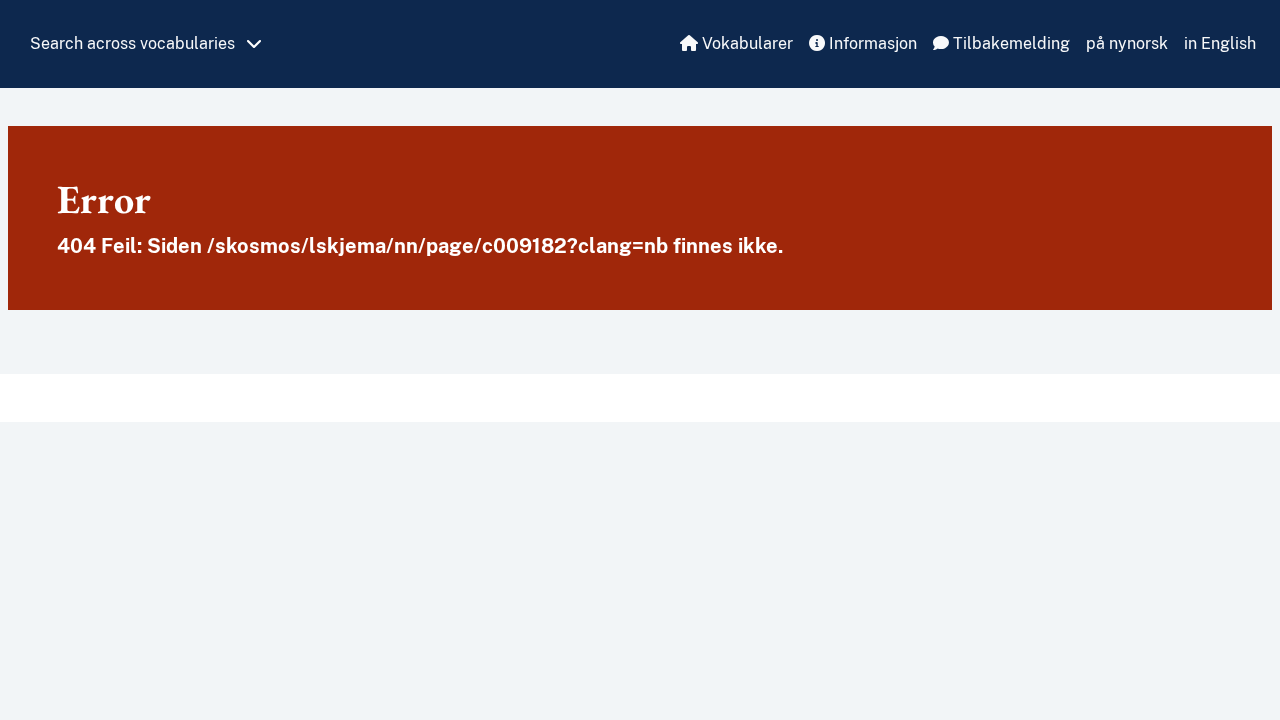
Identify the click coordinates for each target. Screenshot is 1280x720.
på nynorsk (1127, 43)
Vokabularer (745, 43)
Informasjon (871, 43)
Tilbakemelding (1009, 43)
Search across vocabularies (134, 43)
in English (1220, 43)
